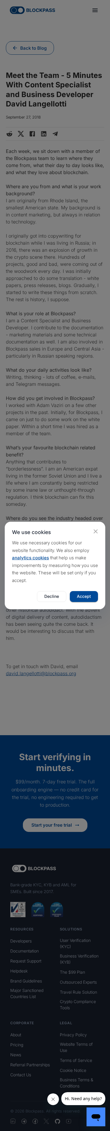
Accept (84, 596)
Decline (51, 596)
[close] (95, 531)
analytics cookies (30, 558)
